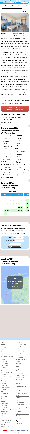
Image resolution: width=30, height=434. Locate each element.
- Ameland (19, 409)
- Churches (4, 407)
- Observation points (7, 409)
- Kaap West (4, 363)
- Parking (18, 391)
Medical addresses (21, 393)
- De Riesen (4, 383)
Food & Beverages (21, 359)
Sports (18, 342)
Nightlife (18, 363)
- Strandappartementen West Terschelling (7, 370)
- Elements (4, 361)
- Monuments (5, 405)
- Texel (18, 413)
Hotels (3, 391)
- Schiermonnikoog (21, 407)
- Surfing (18, 353)
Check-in (9, 237)
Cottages (4, 381)
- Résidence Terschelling (4, 366)
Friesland (18, 400)
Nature (3, 424)
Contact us (19, 423)
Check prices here (15, 108)
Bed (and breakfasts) (7, 377)
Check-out (9, 240)
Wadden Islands (20, 373)
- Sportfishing (20, 355)
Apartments (4, 359)
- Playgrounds (5, 418)
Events (18, 361)
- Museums (4, 403)
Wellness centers (6, 422)
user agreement (13, 430)
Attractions (4, 411)
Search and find (16, 247)
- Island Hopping (21, 375)
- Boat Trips (4, 414)
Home (2, 342)
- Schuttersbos (5, 387)
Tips (2, 350)
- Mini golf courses (6, 420)
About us (18, 418)
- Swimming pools (21, 344)
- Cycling (18, 346)
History (18, 383)
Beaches (3, 399)
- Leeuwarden (20, 402)
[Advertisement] (15, 219)
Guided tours (5, 426)
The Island (4, 347)
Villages (18, 369)
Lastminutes (4, 393)
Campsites (4, 379)
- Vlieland (19, 411)
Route (17, 389)
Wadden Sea (19, 379)
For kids (3, 352)
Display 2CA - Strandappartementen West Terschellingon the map (15, 282)
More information (9, 122)
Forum (18, 395)
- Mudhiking (19, 357)
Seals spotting (20, 377)
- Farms (3, 416)
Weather (3, 354)
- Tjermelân (4, 374)
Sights (3, 401)
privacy (18, 430)
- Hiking (18, 348)
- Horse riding (20, 351)
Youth (17, 381)
